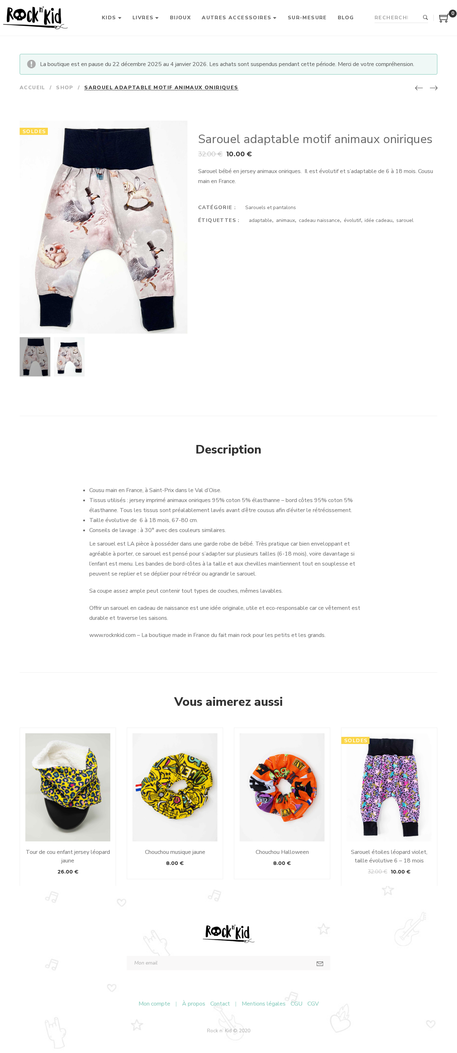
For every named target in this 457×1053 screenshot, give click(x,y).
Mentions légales (264, 1004)
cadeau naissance (319, 220)
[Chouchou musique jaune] (174, 787)
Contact (220, 1004)
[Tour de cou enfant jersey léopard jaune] (67, 787)
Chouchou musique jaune (175, 852)
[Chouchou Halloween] (282, 787)
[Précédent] (419, 88)
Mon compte (154, 1004)
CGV (313, 1004)
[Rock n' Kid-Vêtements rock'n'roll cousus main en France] (35, 18)
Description (228, 449)
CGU (296, 1004)
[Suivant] (433, 88)
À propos (193, 1004)
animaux (285, 220)
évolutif (352, 220)
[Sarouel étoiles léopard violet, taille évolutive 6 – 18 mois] (389, 787)
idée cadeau (378, 220)
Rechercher (425, 17)
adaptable (260, 220)
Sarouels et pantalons (270, 207)
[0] (444, 21)
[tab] (228, 449)
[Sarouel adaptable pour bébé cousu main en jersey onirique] (181, 328)
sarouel (404, 220)
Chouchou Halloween (282, 852)
